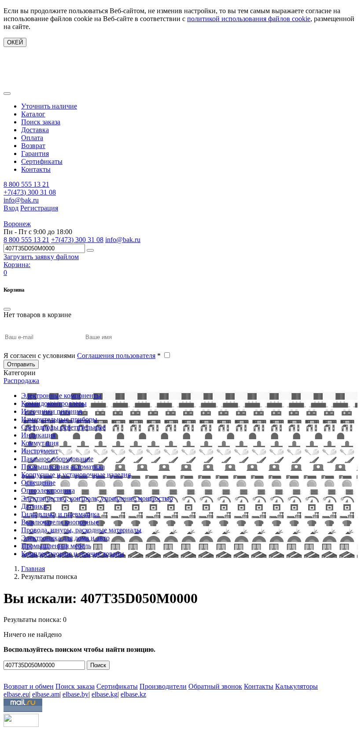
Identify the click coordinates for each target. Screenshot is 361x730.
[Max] (10, 673)
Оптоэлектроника (48, 490)
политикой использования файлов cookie (248, 18)
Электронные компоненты (61, 395)
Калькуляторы (296, 686)
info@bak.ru (21, 200)
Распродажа (21, 380)
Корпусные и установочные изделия (76, 474)
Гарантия (35, 153)
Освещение (38, 482)
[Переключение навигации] (7, 93)
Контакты (36, 169)
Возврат (33, 145)
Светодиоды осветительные (63, 427)
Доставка (35, 130)
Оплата (32, 137)
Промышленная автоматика (63, 466)
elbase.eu (16, 694)
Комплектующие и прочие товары (72, 553)
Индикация (38, 435)
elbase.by (75, 694)
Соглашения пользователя (116, 355)
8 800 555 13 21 (26, 184)
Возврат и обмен (29, 686)
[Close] (7, 309)
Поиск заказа (40, 122)
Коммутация (40, 443)
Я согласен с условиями (82, 355)
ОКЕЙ (15, 42)
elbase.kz (133, 694)
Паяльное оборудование (57, 459)
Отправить (21, 364)
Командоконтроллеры (54, 403)
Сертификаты (42, 161)
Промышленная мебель (56, 545)
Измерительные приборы (59, 419)
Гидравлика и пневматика (60, 514)
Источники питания (51, 411)
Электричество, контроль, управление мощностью (97, 498)
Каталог (33, 114)
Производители (163, 686)
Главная (33, 568)
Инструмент (39, 451)
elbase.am (45, 694)
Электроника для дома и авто (65, 538)
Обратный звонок (215, 686)
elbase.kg (105, 694)
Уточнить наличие (49, 106)
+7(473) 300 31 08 (30, 192)
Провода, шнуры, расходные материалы (81, 530)
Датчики (34, 506)
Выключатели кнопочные (60, 522)
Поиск (98, 665)
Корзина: (17, 264)
